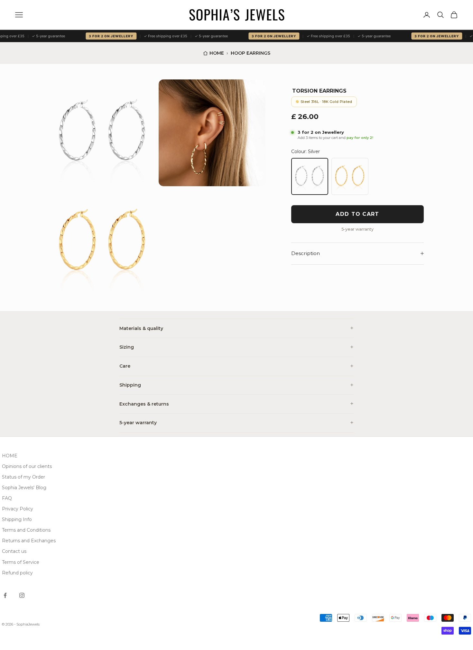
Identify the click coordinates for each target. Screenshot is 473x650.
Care (124, 366)
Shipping (130, 385)
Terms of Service (20, 562)
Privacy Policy (17, 509)
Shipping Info (17, 519)
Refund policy (17, 573)
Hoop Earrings (250, 53)
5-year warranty (138, 423)
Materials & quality (141, 328)
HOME (9, 456)
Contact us (14, 551)
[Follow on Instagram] (22, 595)
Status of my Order (23, 477)
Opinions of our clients (27, 466)
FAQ (7, 498)
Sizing (126, 347)
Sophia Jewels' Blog (24, 487)
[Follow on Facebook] (5, 595)
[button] (102, 132)
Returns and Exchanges (29, 541)
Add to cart (357, 214)
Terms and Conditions (26, 530)
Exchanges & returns (144, 404)
